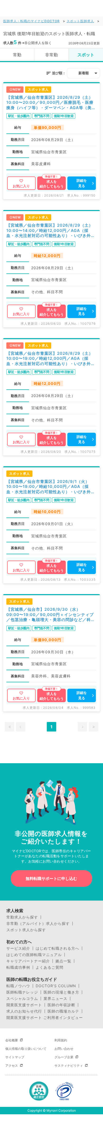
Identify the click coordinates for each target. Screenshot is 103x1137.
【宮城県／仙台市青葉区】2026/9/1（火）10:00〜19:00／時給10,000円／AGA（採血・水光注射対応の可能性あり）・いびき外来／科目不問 (50, 487)
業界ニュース (55, 998)
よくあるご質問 (49, 967)
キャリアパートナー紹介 (28, 961)
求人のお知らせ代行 (24, 1011)
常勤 (17, 54)
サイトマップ (14, 1057)
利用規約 (60, 1040)
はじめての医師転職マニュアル (34, 955)
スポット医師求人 (80, 21)
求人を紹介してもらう (52, 183)
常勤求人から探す (22, 917)
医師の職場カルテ (63, 1011)
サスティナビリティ (68, 1066)
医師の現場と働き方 (61, 992)
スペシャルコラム (22, 998)
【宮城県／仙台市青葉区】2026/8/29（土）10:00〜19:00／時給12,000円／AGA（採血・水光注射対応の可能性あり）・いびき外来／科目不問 (50, 358)
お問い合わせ (63, 1049)
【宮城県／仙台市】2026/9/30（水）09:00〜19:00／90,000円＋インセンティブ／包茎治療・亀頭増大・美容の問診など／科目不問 (50, 614)
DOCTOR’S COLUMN (56, 986)
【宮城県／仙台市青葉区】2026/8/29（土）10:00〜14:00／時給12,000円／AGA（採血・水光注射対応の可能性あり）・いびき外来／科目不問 (50, 230)
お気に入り (21, 186)
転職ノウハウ (18, 986)
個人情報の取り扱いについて (25, 1049)
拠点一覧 (63, 961)
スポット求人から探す (26, 930)
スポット (85, 54)
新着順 (83, 73)
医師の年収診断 (61, 1005)
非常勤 (51, 54)
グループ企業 (63, 1057)
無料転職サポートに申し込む (51, 878)
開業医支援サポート (24, 1005)
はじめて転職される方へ (57, 948)
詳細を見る (82, 183)
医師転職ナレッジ (22, 992)
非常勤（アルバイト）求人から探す (38, 923)
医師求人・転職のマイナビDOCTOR (31, 21)
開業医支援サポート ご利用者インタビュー (44, 1017)
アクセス (11, 1066)
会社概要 (11, 1040)
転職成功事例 (18, 967)
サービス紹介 (18, 948)
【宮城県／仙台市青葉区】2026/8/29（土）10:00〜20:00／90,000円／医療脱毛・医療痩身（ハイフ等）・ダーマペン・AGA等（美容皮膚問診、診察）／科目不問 (51, 102)
